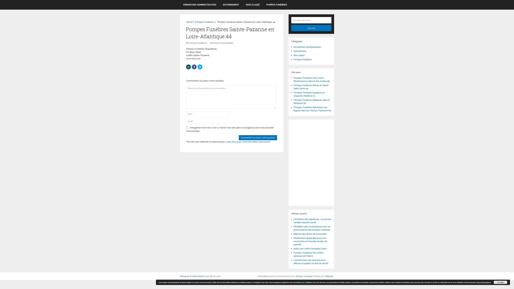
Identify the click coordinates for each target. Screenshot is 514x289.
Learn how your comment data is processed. (248, 141)
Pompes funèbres (276, 4)
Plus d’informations (484, 282)
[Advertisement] (311, 162)
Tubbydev (329, 276)
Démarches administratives (199, 4)
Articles (299, 276)
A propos (308, 276)
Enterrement (231, 4)
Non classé (253, 4)
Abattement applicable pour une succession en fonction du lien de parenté (310, 241)
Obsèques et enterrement (192, 276)
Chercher (311, 28)
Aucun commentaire (223, 43)
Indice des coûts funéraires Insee (310, 248)
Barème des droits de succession (310, 234)
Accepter (500, 282)
